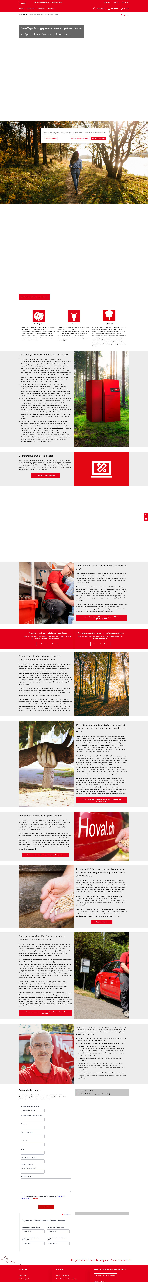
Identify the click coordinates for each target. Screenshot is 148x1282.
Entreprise (107, 2)
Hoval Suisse (23, 1275)
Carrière (116, 2)
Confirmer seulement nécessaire (79, 138)
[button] (34, 297)
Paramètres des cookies (50, 138)
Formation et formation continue (66, 1279)
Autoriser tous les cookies (98, 138)
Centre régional (24, 1279)
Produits (41, 9)
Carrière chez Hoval (62, 1275)
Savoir (21, 9)
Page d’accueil (23, 14)
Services (51, 9)
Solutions (31, 9)
